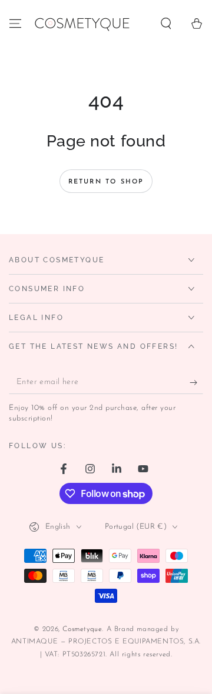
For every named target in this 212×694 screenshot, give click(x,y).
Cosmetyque (82, 629)
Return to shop (106, 182)
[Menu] (15, 24)
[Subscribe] (196, 382)
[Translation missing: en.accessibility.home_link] (81, 23)
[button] (166, 24)
